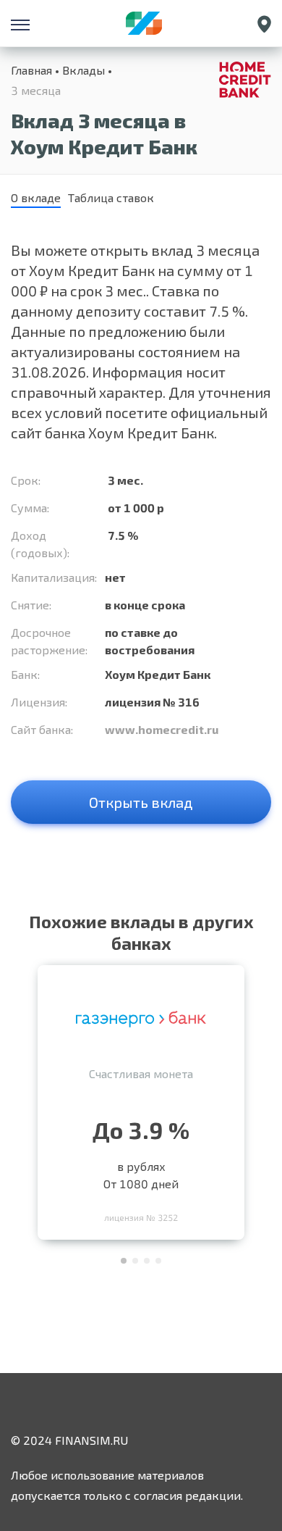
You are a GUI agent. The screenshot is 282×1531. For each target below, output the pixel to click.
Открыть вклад (141, 802)
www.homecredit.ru (161, 729)
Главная (31, 70)
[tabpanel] (141, 1099)
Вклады (83, 70)
